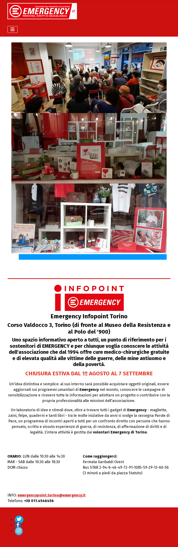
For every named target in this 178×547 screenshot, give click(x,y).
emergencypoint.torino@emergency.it (52, 495)
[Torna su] (169, 538)
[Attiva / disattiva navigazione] (12, 29)
